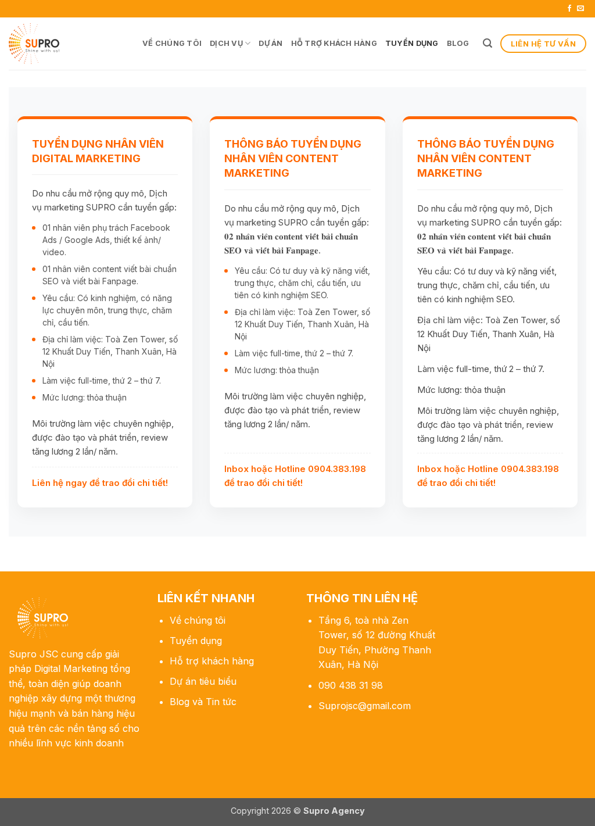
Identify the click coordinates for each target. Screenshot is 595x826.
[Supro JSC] (67, 43)
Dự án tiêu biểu (203, 681)
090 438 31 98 (350, 685)
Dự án (270, 43)
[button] (487, 43)
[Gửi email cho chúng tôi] (580, 9)
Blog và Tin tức (203, 701)
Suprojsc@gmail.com (364, 705)
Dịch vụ (226, 43)
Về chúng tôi (172, 43)
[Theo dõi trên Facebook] (569, 9)
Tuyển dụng (412, 43)
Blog (458, 43)
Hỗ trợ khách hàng (334, 43)
